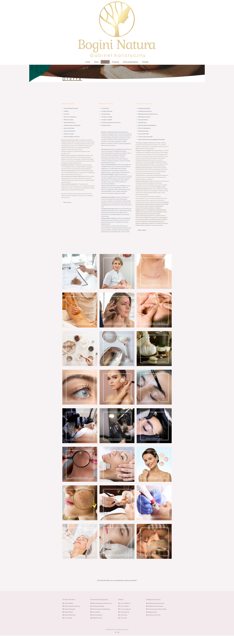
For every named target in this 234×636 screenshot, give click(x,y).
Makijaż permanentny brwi (156, 603)
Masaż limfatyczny (70, 615)
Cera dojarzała (124, 612)
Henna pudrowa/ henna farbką (157, 609)
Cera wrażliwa (124, 606)
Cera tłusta (123, 615)
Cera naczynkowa (125, 609)
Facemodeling (68, 603)
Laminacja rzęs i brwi (154, 615)
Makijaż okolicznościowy (155, 606)
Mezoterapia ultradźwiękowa (101, 609)
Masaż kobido (68, 612)
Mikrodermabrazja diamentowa (102, 603)
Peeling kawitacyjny (98, 606)
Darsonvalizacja (97, 615)
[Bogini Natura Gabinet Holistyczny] (117, 29)
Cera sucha (123, 618)
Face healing (68, 618)
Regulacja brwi (152, 612)
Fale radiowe (96, 612)
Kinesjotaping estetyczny (72, 606)
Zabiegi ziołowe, (97, 618)
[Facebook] (116, 632)
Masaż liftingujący (69, 609)
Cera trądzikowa (125, 603)
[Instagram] (118, 632)
